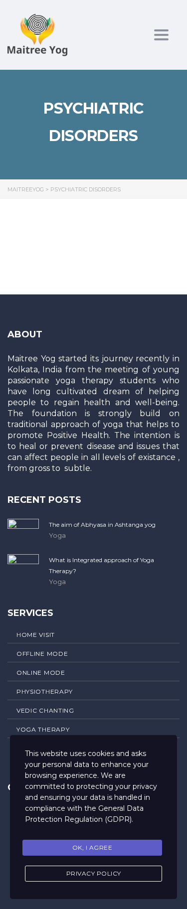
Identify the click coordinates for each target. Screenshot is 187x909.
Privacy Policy (93, 873)
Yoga (57, 535)
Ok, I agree (92, 847)
